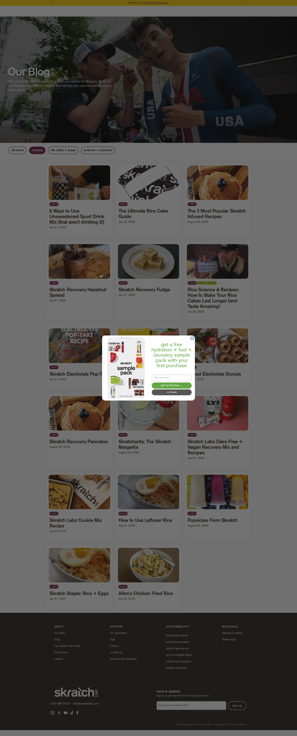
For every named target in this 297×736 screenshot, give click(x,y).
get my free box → (172, 385)
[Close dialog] (192, 338)
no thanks (172, 392)
